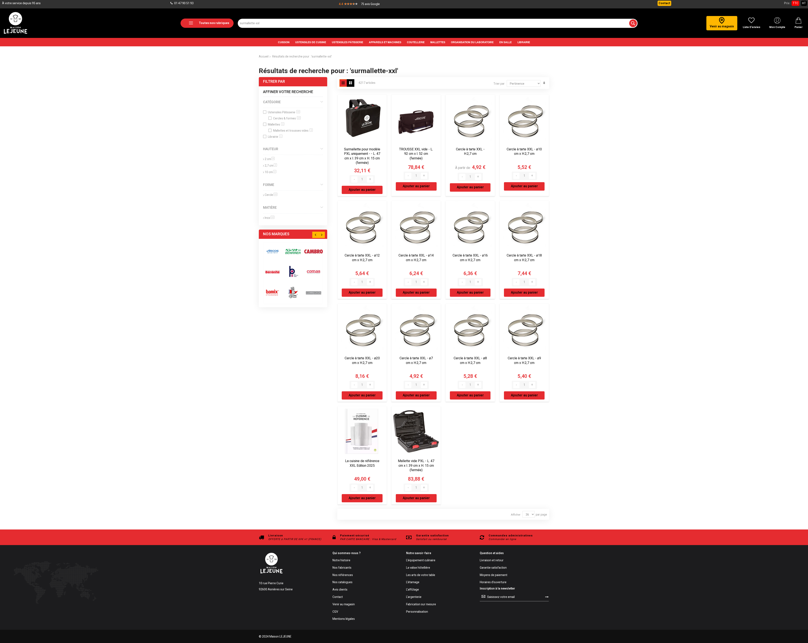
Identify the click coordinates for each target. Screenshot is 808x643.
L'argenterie (413, 597)
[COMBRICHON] (313, 292)
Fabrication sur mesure (421, 605)
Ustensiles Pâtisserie (283, 112)
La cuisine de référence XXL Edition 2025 (362, 463)
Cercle (271, 195)
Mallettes (275, 124)
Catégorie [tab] (272, 102)
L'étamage (412, 582)
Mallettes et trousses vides (292, 130)
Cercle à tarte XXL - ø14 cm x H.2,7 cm (416, 258)
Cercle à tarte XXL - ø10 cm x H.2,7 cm (524, 151)
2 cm (270, 159)
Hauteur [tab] (270, 149)
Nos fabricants (341, 568)
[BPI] (293, 272)
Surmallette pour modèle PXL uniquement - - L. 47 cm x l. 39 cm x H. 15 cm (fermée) (362, 156)
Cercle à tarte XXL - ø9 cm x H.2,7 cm (524, 360)
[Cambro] (313, 251)
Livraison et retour (492, 561)
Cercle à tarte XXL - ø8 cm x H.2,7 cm (470, 360)
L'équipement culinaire (420, 561)
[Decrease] (354, 179)
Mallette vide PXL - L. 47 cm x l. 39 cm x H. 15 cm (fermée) (416, 466)
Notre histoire (341, 561)
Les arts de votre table (420, 575)
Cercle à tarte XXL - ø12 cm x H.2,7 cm (362, 258)
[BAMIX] (272, 292)
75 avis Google (370, 4)
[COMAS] (313, 272)
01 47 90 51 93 (184, 3)
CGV (335, 612)
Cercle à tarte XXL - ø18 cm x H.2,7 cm (524, 258)
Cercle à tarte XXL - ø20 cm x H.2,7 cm (362, 360)
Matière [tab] (270, 207)
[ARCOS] (272, 251)
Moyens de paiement (493, 575)
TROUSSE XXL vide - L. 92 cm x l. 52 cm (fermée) (416, 154)
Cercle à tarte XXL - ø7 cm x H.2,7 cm (416, 360)
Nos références (342, 575)
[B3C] (272, 272)
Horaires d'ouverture (493, 582)
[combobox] (438, 23)
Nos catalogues (342, 582)
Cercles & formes (286, 118)
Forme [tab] (268, 184)
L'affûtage (412, 590)
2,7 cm (271, 165)
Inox (269, 218)
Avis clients (339, 590)
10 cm (270, 172)
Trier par (499, 84)
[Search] (633, 23)
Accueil (263, 56)
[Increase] (370, 179)
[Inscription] (547, 597)
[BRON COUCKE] (293, 292)
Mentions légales (343, 619)
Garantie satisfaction (493, 568)
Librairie (275, 137)
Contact (664, 3)
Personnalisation (417, 612)
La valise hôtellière (418, 568)
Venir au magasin (343, 605)
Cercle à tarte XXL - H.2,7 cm (470, 151)
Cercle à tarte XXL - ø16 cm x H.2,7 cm (470, 258)
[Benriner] (293, 251)
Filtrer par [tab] (274, 81)
